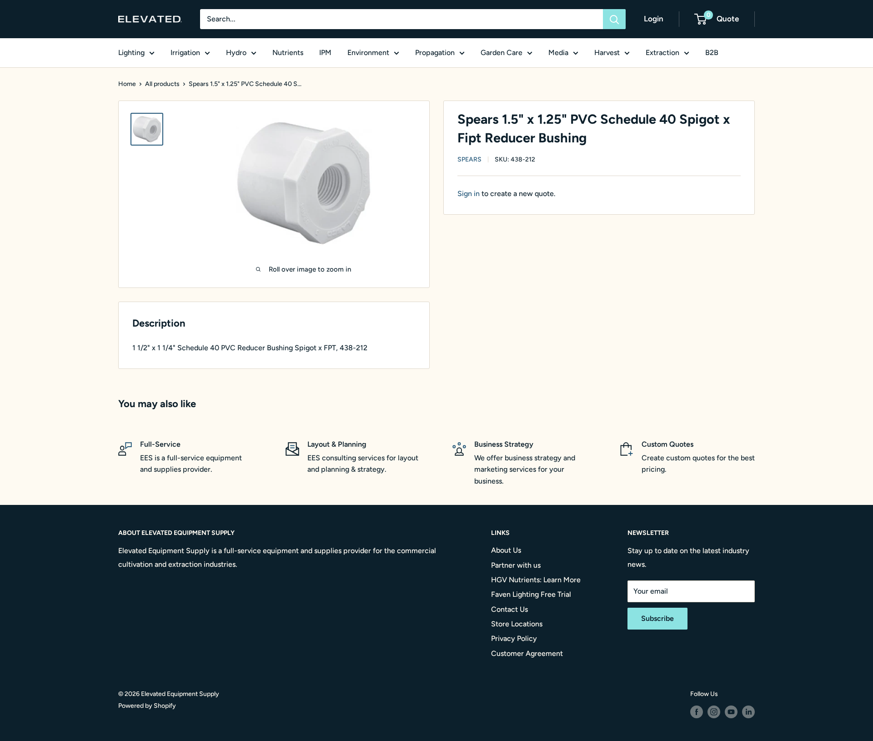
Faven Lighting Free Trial (531, 594)
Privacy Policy (514, 638)
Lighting (131, 52)
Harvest (607, 52)
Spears (469, 159)
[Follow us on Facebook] (696, 712)
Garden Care (501, 52)
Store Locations (516, 624)
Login (653, 18)
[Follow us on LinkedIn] (748, 712)
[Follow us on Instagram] (713, 712)
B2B (711, 52)
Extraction (662, 52)
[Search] (614, 19)
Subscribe (657, 618)
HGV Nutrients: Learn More (536, 579)
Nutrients (287, 52)
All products (162, 84)
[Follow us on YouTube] (731, 712)
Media (558, 52)
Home (127, 84)
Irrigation (185, 52)
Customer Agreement (527, 653)
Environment (368, 52)
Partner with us (516, 565)
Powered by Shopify (147, 706)
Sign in (468, 193)
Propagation (435, 52)
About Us (506, 550)
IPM (325, 52)
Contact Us (509, 609)
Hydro (236, 52)
